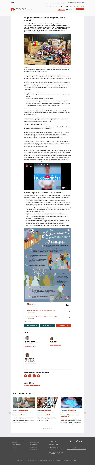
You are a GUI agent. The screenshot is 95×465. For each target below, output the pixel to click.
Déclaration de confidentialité (42, 460)
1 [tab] (43, 428)
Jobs (78, 6)
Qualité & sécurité (33, 444)
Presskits (69, 9)
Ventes (31, 441)
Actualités (61, 9)
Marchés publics (33, 449)
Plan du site (76, 460)
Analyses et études (15, 449)
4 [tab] (49, 428)
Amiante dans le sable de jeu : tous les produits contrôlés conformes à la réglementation (71, 414)
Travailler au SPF (53, 444)
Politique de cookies (59, 460)
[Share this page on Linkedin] (34, 375)
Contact (82, 6)
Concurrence (14, 442)
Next (85, 413)
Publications (52, 441)
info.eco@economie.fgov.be (55, 345)
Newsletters (72, 6)
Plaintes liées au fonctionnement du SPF (54, 448)
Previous (10, 413)
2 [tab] (45, 428)
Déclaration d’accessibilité (68, 460)
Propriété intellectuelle (16, 444)
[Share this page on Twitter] (29, 375)
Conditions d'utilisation (32, 460)
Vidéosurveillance (51, 460)
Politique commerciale (34, 442)
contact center (45, 6)
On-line (13, 447)
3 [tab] (47, 428)
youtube (80, 441)
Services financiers (34, 447)
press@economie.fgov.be (30, 346)
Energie (31, 445)
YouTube (61, 6)
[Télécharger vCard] (44, 336)
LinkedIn (55, 6)
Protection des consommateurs (18, 441)
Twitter (48, 6)
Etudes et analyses (35, 385)
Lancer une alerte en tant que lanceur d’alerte (55, 453)
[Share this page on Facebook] (38, 375)
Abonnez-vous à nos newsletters (76, 448)
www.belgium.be (63, 3)
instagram (77, 441)
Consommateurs (27, 385)
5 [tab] (51, 428)
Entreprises (14, 445)
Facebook (71, 441)
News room (66, 6)
